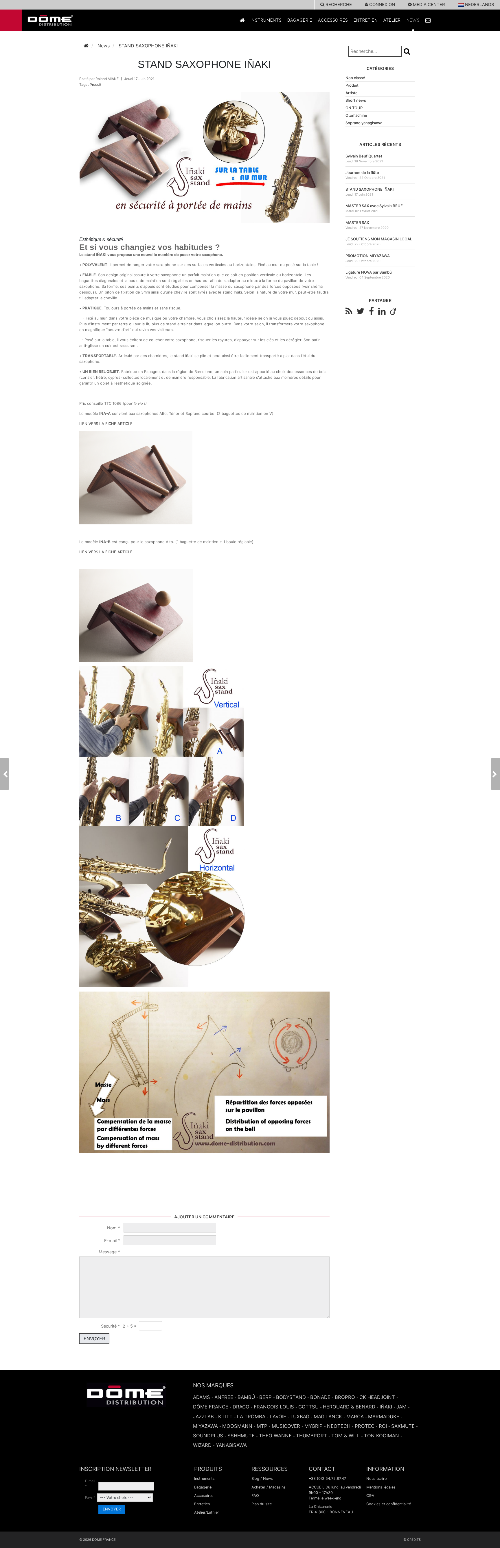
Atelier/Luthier (206, 1512)
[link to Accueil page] (242, 20)
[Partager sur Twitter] (360, 311)
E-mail (112, 1240)
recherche (338, 4)
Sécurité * (110, 1326)
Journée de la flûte (362, 172)
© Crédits (412, 1540)
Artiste (351, 92)
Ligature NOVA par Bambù (368, 272)
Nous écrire (376, 1478)
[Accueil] (86, 46)
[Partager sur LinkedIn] (382, 311)
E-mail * (90, 1483)
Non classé (355, 77)
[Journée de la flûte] (4, 774)
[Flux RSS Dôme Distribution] (348, 311)
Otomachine (356, 115)
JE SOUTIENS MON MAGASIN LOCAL (378, 239)
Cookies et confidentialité (388, 1504)
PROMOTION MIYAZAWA (367, 255)
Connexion (381, 4)
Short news (355, 100)
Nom (113, 1227)
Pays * (90, 1497)
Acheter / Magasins (268, 1487)
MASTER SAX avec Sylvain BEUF (374, 205)
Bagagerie (299, 20)
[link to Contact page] (428, 20)
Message (109, 1251)
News (413, 20)
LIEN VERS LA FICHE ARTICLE (106, 423)
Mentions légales (381, 1487)
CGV (370, 1495)
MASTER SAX (357, 222)
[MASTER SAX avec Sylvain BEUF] (495, 774)
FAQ (255, 1495)
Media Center (428, 4)
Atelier (392, 20)
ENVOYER (94, 1338)
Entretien (366, 20)
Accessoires (333, 20)
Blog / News (262, 1478)
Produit (95, 84)
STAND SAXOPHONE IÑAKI (369, 189)
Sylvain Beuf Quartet (363, 156)
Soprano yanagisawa (363, 122)
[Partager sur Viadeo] (393, 311)
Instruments (266, 20)
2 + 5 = (130, 1326)
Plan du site (261, 1504)
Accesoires (204, 1495)
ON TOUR (354, 107)
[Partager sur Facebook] (371, 311)
